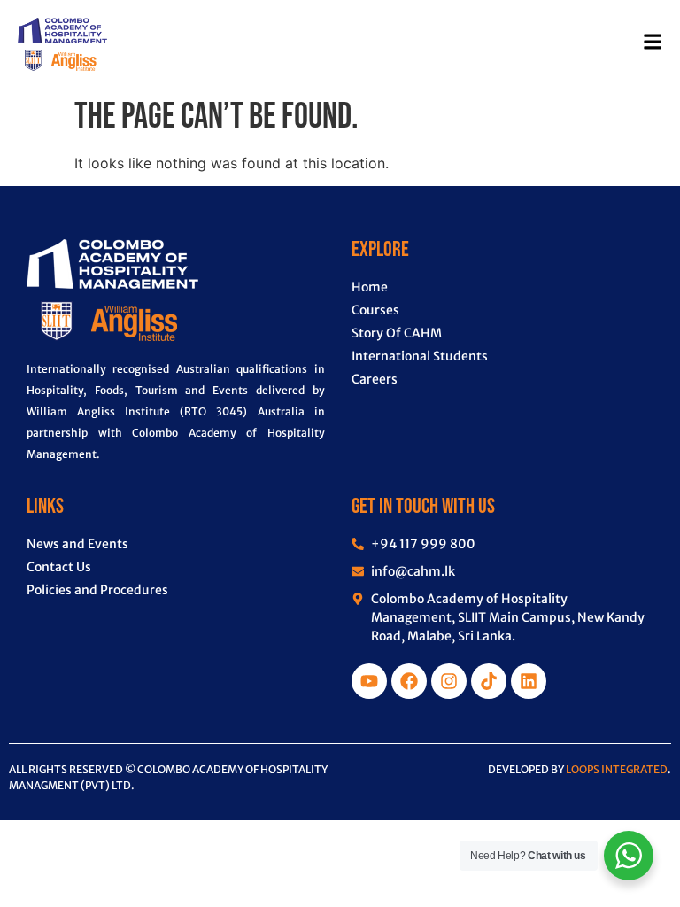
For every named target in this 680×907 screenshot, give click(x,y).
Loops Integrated (617, 769)
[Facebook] (409, 681)
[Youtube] (369, 681)
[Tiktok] (488, 681)
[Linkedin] (528, 681)
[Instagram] (449, 681)
